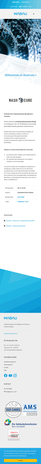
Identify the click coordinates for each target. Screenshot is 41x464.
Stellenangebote (8, 364)
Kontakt (6, 367)
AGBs (5, 370)
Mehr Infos (30, 456)
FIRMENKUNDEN (25, 2)
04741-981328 (21, 197)
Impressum (7, 333)
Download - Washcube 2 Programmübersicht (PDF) (20, 221)
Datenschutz (14, 333)
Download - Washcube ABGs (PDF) (15, 226)
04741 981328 (14, 6)
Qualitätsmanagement (10, 362)
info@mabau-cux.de (26, 6)
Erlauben (20, 460)
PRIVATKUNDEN (15, 2)
